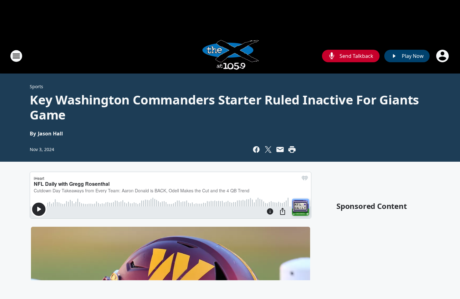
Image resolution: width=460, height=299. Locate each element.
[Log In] (443, 56)
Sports (36, 86)
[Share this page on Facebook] (256, 149)
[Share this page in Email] (280, 149)
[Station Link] (230, 55)
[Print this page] (292, 149)
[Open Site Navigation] (16, 56)
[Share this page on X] (268, 149)
